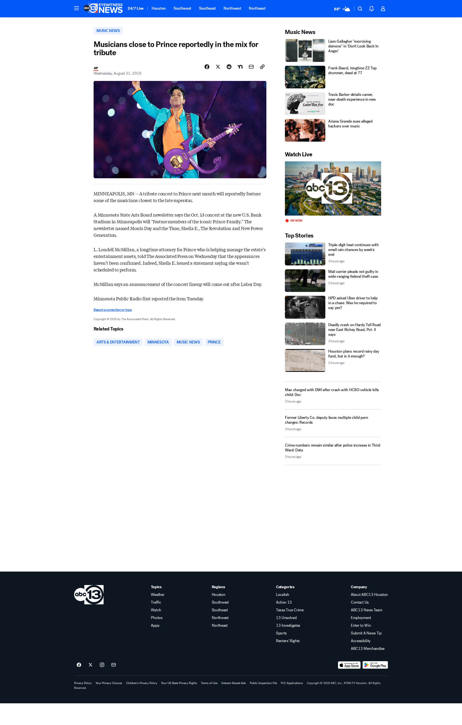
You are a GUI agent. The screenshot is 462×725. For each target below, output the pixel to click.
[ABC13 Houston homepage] (103, 8)
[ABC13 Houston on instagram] (102, 665)
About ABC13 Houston (369, 595)
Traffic (156, 602)
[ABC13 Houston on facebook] (79, 665)
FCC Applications (292, 683)
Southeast (207, 8)
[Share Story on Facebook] (207, 67)
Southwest (182, 8)
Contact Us (360, 602)
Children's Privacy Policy (141, 683)
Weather (157, 595)
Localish (282, 595)
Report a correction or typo (113, 310)
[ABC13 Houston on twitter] (90, 665)
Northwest (232, 8)
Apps (155, 625)
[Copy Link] (262, 67)
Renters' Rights (288, 641)
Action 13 (284, 602)
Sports (281, 633)
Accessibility (361, 641)
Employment (361, 618)
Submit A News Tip (366, 633)
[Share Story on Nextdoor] (240, 67)
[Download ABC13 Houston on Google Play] (375, 665)
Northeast (257, 8)
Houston (159, 8)
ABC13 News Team (366, 610)
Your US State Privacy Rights (179, 683)
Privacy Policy (83, 683)
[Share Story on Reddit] (229, 67)
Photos (156, 618)
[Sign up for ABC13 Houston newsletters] (113, 665)
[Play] (333, 188)
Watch (156, 610)
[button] (76, 8)
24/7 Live (136, 8)
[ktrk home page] (89, 594)
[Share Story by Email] (251, 67)
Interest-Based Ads (233, 683)
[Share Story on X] (218, 67)
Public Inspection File (263, 683)
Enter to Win (361, 625)
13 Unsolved (286, 618)
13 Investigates (288, 625)
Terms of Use (209, 683)
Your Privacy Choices (109, 683)
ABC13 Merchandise (368, 649)
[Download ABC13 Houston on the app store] (349, 665)
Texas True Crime (290, 610)
